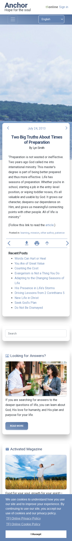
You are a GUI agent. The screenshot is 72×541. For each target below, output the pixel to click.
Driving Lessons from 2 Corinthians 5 (40, 293)
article (50, 225)
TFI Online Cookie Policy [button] (23, 524)
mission (35, 232)
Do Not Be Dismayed (29, 307)
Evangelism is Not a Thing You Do (37, 273)
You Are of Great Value (30, 263)
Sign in (63, 7)
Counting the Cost (26, 268)
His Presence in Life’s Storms (35, 288)
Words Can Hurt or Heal (30, 258)
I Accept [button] (36, 534)
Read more (16, 426)
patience (60, 232)
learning (25, 232)
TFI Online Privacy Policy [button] (23, 518)
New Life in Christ (27, 298)
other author (47, 232)
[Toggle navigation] (13, 19)
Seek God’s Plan (25, 303)
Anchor (16, 5)
